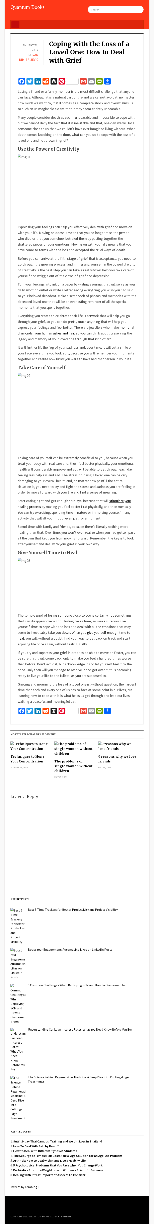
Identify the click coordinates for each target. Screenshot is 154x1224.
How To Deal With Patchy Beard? (36, 1146)
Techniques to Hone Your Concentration (27, 758)
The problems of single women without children (73, 766)
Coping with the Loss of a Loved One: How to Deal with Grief (89, 52)
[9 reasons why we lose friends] (118, 747)
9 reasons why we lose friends (117, 758)
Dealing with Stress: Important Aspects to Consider (49, 1175)
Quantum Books (27, 7)
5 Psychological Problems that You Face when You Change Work (57, 1165)
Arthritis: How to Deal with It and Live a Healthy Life (49, 1160)
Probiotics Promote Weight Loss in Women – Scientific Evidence (58, 1170)
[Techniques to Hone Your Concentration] (30, 747)
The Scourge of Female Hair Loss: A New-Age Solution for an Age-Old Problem (67, 1156)
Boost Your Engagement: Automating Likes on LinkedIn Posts (70, 949)
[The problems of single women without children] (74, 750)
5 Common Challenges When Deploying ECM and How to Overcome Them (78, 985)
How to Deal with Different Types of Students (45, 1151)
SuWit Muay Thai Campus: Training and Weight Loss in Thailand (57, 1141)
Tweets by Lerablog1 (24, 1187)
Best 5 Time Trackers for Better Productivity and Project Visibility (73, 910)
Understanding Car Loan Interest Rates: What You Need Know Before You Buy (80, 1029)
